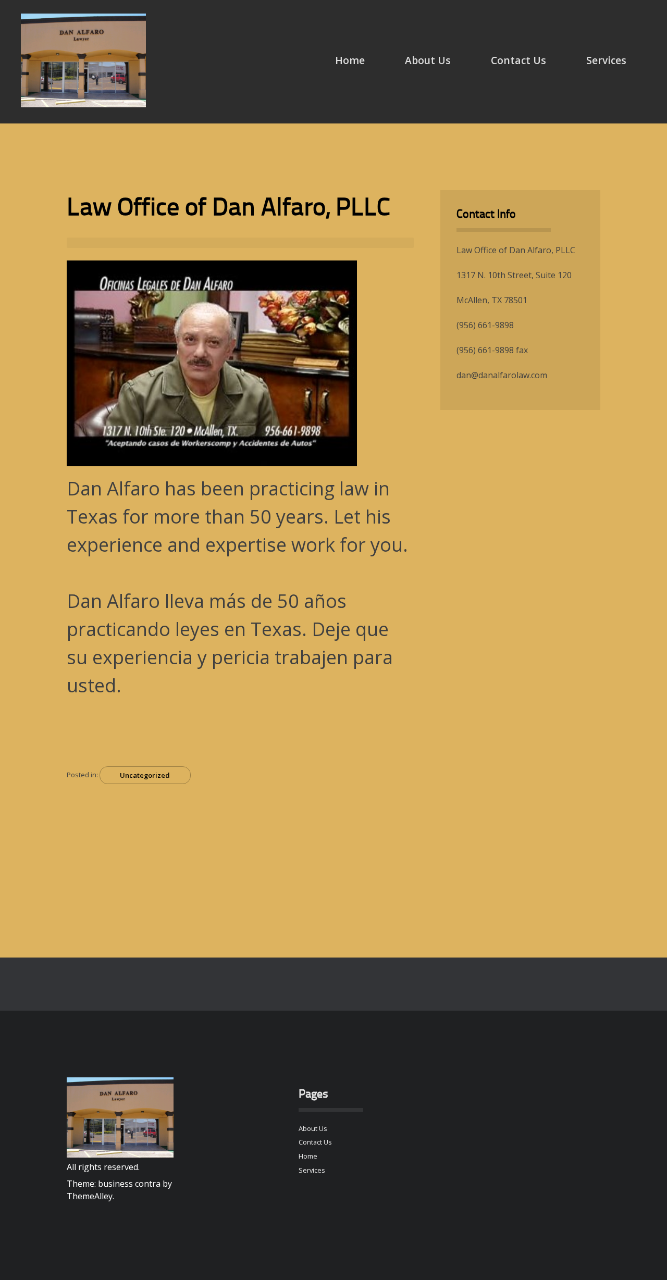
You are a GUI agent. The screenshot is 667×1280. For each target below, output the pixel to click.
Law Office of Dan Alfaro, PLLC (228, 208)
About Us (428, 60)
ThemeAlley (90, 1196)
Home (350, 60)
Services (606, 60)
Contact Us (518, 60)
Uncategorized (145, 775)
